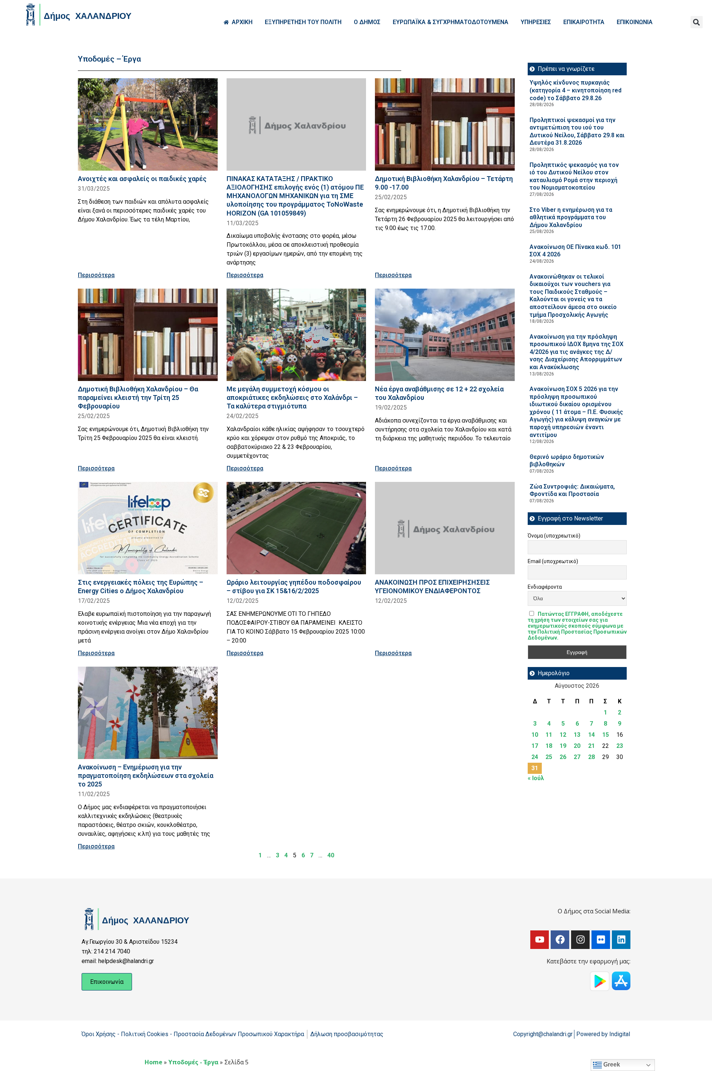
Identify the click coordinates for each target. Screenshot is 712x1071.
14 (591, 734)
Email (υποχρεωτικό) (553, 561)
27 (577, 756)
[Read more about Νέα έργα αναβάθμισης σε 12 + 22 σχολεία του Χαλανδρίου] (445, 335)
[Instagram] (580, 939)
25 (548, 756)
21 (591, 745)
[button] (696, 22)
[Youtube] (539, 939)
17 (534, 745)
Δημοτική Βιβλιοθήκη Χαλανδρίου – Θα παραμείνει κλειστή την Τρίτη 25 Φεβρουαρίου (138, 397)
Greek (611, 1064)
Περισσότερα (96, 275)
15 (605, 734)
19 (563, 745)
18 (548, 745)
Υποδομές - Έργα (193, 1062)
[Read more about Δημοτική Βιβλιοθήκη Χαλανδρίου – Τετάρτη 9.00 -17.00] (445, 124)
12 (563, 734)
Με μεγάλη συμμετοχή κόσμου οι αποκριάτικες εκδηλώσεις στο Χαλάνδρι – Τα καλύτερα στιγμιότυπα (292, 397)
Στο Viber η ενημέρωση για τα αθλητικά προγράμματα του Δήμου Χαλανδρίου (571, 217)
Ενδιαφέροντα (545, 587)
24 (534, 756)
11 (548, 734)
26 (563, 756)
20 (577, 745)
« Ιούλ (536, 778)
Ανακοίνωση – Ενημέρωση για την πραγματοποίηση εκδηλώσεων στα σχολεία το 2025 (145, 775)
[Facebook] (560, 939)
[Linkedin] (621, 939)
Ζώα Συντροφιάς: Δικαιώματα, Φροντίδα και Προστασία (572, 490)
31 (534, 768)
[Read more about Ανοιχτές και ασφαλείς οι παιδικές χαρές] (148, 124)
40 (330, 855)
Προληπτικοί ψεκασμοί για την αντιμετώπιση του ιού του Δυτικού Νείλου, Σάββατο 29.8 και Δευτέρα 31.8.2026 (577, 131)
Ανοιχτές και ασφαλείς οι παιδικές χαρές (142, 179)
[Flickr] (600, 939)
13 (577, 734)
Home (153, 1062)
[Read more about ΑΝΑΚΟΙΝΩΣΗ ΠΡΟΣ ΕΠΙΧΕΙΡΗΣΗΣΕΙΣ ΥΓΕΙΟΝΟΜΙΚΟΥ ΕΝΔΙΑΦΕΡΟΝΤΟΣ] (445, 528)
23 (619, 745)
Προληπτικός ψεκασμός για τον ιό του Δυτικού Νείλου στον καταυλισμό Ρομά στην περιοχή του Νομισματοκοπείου (574, 176)
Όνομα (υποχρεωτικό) (554, 536)
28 (591, 756)
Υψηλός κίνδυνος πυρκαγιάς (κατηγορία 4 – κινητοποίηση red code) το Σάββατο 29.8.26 (576, 90)
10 (534, 734)
